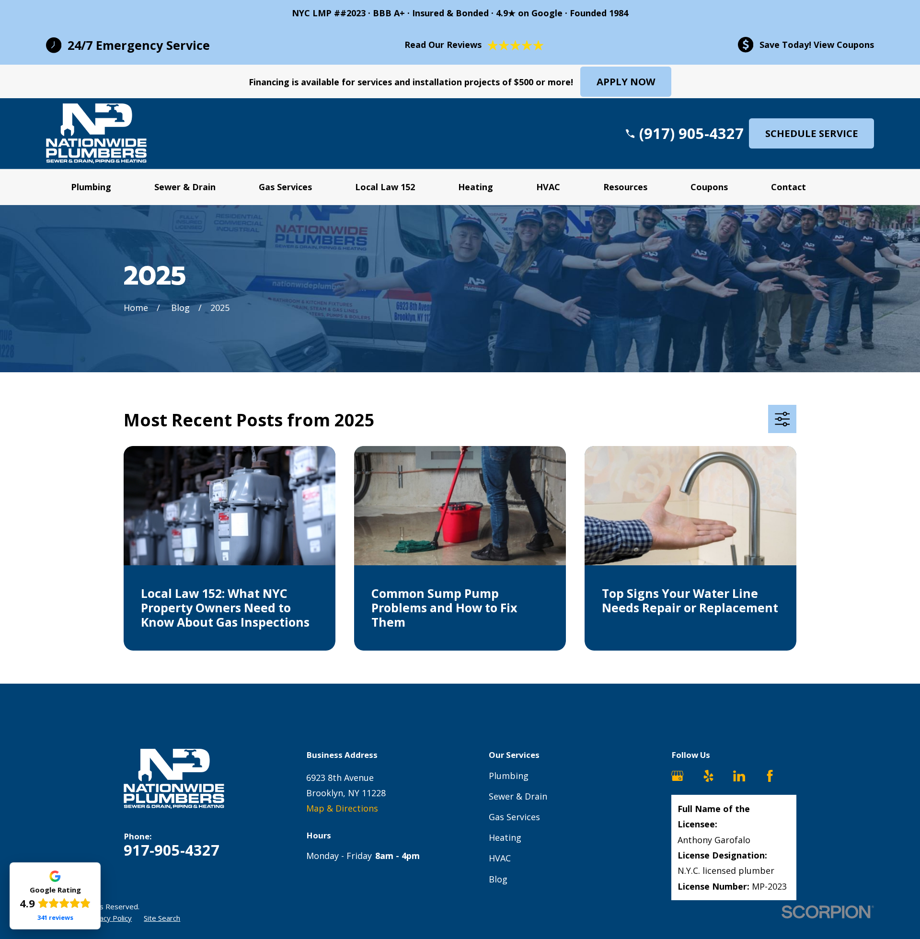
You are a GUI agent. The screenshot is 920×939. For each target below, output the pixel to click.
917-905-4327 (171, 850)
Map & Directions (342, 808)
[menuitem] (109, 918)
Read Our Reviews (443, 44)
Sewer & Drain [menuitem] (185, 187)
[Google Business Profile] (677, 776)
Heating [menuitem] (475, 187)
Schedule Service (811, 133)
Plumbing (509, 775)
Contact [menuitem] (788, 187)
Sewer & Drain (518, 796)
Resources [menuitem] (625, 187)
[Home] (96, 133)
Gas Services (514, 817)
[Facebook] (770, 776)
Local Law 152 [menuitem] (385, 187)
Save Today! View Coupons (816, 44)
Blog (498, 879)
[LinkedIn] (739, 776)
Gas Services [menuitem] (285, 187)
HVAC (500, 858)
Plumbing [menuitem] (91, 187)
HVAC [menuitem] (548, 187)
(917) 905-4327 (691, 133)
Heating (505, 837)
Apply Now (626, 81)
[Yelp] (708, 776)
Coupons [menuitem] (709, 187)
